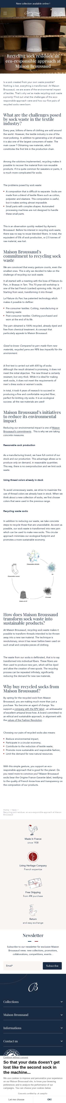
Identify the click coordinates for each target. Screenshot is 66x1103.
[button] (55, 14)
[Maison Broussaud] (33, 13)
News (14, 810)
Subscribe (52, 966)
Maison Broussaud (15, 1015)
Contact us (10, 1041)
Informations (12, 1028)
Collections (11, 1002)
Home (6, 810)
